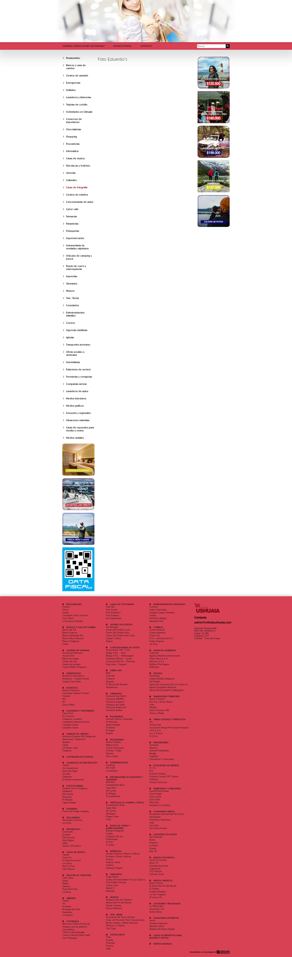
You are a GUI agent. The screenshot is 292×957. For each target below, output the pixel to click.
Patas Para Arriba (158, 609)
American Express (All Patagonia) (78, 736)
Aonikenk (154, 745)
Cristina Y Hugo (113, 750)
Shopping (71, 136)
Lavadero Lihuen (70, 727)
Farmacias (71, 216)
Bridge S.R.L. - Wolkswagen (119, 655)
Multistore (154, 667)
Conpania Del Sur (114, 836)
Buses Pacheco (157, 699)
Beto (108, 673)
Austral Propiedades (159, 750)
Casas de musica (75, 158)
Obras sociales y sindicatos (75, 353)
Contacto (146, 46)
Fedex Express (156, 641)
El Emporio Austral (71, 860)
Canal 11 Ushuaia (157, 860)
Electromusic (68, 837)
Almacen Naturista (158, 923)
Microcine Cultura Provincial (76, 924)
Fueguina (66, 750)
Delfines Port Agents (159, 664)
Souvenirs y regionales (78, 413)
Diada (65, 880)
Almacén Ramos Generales (119, 719)
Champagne (112, 839)
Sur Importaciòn (70, 768)
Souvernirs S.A (156, 909)
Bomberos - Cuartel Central (75, 678)
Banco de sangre (70, 658)
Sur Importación (113, 618)
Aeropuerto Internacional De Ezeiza (166, 814)
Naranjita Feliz (156, 621)
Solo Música (68, 869)
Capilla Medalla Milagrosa (161, 678)
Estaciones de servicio (78, 369)
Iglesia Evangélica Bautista (162, 687)
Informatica (72, 151)
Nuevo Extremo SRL (159, 710)
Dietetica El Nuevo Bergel (162, 929)
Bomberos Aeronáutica (73, 676)
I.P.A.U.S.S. (155, 730)
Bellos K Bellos (113, 742)
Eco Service (68, 716)
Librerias (71, 172)
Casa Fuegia (155, 793)
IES (64, 699)
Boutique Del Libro (71, 909)
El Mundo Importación (73, 779)
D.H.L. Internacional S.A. (161, 638)
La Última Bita (156, 906)
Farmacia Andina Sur (116, 707)
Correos (70, 322)
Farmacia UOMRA (115, 699)
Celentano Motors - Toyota (119, 658)
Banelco (66, 742)
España (109, 940)
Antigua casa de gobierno (74, 926)
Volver (65, 609)
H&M (64, 843)
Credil (65, 644)
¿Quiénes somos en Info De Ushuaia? (83, 46)
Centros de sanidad (77, 75)
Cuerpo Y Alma (113, 638)
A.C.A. (152, 768)
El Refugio (111, 793)
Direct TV (154, 863)
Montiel (152, 707)
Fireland (66, 696)
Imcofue (66, 774)
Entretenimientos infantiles (75, 314)
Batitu (152, 840)
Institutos (71, 90)
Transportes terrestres (78, 344)
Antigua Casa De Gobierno (119, 899)
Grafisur (110, 865)
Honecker (67, 797)
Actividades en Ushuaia (79, 111)
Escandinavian (113, 796)
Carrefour (110, 765)
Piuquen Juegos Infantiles (162, 612)
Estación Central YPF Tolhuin (163, 776)
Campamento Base (115, 785)
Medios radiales (75, 437)
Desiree (109, 753)
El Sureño (154, 888)
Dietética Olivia (156, 926)
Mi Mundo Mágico (158, 618)
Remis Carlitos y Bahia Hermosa (122, 923)
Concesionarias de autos (79, 201)
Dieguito (110, 681)
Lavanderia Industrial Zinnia (75, 722)
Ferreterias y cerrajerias (79, 376)
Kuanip (152, 848)
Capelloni (153, 756)
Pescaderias (73, 143)
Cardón (109, 833)
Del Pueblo (154, 681)
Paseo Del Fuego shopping (75, 811)
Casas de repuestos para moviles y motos (80, 429)
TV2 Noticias (155, 871)
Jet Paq (153, 644)
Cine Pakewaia (69, 938)
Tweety (152, 615)
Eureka (109, 733)
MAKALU (110, 782)
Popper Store (112, 816)
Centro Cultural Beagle (73, 932)
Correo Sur (154, 635)
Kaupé (65, 612)
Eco (151, 771)
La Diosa (66, 892)
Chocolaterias (73, 129)
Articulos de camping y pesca (127, 802)
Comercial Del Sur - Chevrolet (120, 661)
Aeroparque (155, 817)
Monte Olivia (155, 912)
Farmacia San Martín (116, 696)
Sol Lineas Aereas (158, 828)
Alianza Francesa (70, 690)
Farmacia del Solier (115, 704)
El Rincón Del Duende (116, 684)
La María (153, 845)
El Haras (110, 845)
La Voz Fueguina (157, 894)
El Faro (109, 842)
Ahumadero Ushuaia (72, 820)
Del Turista (67, 794)
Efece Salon (112, 756)
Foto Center (111, 609)
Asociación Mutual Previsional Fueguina (169, 727)
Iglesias (70, 337)
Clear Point (67, 713)
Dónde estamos (122, 46)
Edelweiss (67, 791)
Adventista (154, 676)
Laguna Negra (69, 802)
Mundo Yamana (113, 905)
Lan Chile (154, 825)
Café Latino (68, 878)
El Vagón (110, 730)
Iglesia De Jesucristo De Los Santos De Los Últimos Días (177, 684)
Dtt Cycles (111, 790)
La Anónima (111, 771)
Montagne (111, 813)
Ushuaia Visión (156, 874)
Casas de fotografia (76, 187)
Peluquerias (72, 231)
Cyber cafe (72, 209)
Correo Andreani (157, 629)
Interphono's (112, 687)
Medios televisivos (76, 398)
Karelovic (154, 779)
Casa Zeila (154, 799)
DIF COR (110, 768)
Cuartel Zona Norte (71, 681)
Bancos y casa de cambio (81, 627)
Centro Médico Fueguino (74, 667)
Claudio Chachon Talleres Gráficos (123, 853)
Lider (151, 704)
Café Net (110, 607)
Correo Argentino (157, 632)
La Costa (66, 823)
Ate (151, 722)
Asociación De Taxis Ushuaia (120, 917)
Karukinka (67, 912)
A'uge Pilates (112, 877)
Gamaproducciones (158, 866)
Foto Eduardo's (113, 612)
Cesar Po (66, 857)
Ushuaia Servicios (158, 782)
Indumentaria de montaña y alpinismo (77, 247)
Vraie (108, 819)
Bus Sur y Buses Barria (161, 702)
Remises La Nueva (115, 925)
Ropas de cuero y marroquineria (76, 268)
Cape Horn (111, 788)
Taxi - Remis (72, 298)
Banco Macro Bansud (72, 638)
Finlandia (110, 943)
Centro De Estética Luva (118, 629)
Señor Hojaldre (113, 724)
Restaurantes (73, 58)
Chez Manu (68, 618)
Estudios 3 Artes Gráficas (118, 856)
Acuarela (66, 906)
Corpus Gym (112, 885)
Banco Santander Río (72, 635)
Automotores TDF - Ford (118, 650)
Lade (151, 822)
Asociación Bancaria (72, 653)
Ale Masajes (112, 627)
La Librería (67, 915)
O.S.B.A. (153, 736)
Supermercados (75, 238)
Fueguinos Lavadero (72, 719)
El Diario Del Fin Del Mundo (162, 886)
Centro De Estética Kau (117, 632)
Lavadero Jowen (70, 724)
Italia (108, 948)
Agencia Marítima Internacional (164, 655)
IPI (63, 702)
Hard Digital (68, 840)
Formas (109, 859)
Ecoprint (66, 834)
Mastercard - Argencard (73, 739)
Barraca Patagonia (115, 830)
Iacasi (152, 920)
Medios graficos (75, 405)
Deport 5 (110, 888)
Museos (70, 290)
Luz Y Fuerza (156, 733)
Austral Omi (68, 655)
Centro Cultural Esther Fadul (76, 935)
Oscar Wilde (68, 704)
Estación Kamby (157, 773)
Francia (109, 946)
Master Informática (71, 846)
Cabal (65, 745)
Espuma (153, 842)
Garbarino (67, 776)
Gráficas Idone (113, 862)
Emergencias (73, 82)
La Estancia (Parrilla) (72, 621)
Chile (108, 937)
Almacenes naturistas (77, 420)
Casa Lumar (155, 796)
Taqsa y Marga (156, 713)
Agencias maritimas (76, 330)
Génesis (66, 886)
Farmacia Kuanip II (115, 702)
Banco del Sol (69, 629)
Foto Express (112, 615)
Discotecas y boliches (78, 165)
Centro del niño (69, 661)
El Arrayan (67, 799)
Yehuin (65, 765)
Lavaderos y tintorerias (78, 97)
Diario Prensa (156, 883)
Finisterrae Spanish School (75, 693)
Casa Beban (68, 929)
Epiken (109, 641)
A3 (63, 903)
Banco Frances (69, 632)
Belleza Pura (112, 745)
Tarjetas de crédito (76, 104)
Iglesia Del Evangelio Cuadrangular (166, 690)
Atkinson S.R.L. (157, 661)
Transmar (154, 653)
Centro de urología (71, 664)
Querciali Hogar (69, 771)
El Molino (110, 727)
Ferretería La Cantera (159, 805)
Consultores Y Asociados (161, 759)
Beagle (152, 753)
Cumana (153, 607)
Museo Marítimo (114, 908)
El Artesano (111, 722)
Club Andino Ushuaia (116, 882)
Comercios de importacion (74, 121)
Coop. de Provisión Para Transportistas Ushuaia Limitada (134, 920)
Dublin (65, 883)
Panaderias (72, 223)
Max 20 (153, 851)
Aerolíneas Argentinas (160, 819)
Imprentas (71, 276)
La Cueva (67, 863)
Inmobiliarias (73, 362)
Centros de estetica (77, 194)
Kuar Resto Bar (69, 889)
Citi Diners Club (70, 748)
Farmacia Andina (114, 710)
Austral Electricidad (158, 791)
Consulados (72, 305)
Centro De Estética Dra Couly (120, 635)
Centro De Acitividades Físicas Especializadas (129, 879)
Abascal (153, 748)
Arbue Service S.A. (158, 658)
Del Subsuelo (155, 837)
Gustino (66, 607)
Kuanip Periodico (157, 891)
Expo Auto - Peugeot (116, 664)
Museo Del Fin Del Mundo (118, 902)
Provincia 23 (155, 897)
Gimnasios (71, 283)
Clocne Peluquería (115, 748)
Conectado (67, 831)
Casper (65, 854)
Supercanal (154, 868)
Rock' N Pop (68, 866)
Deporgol (110, 891)
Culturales (71, 180)
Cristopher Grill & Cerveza (75, 615)
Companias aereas (76, 384)
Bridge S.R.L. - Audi (115, 653)
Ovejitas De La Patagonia (74, 788)
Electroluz (154, 802)
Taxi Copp (111, 928)
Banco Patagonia (70, 641)
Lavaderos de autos (77, 391)
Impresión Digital (114, 868)
